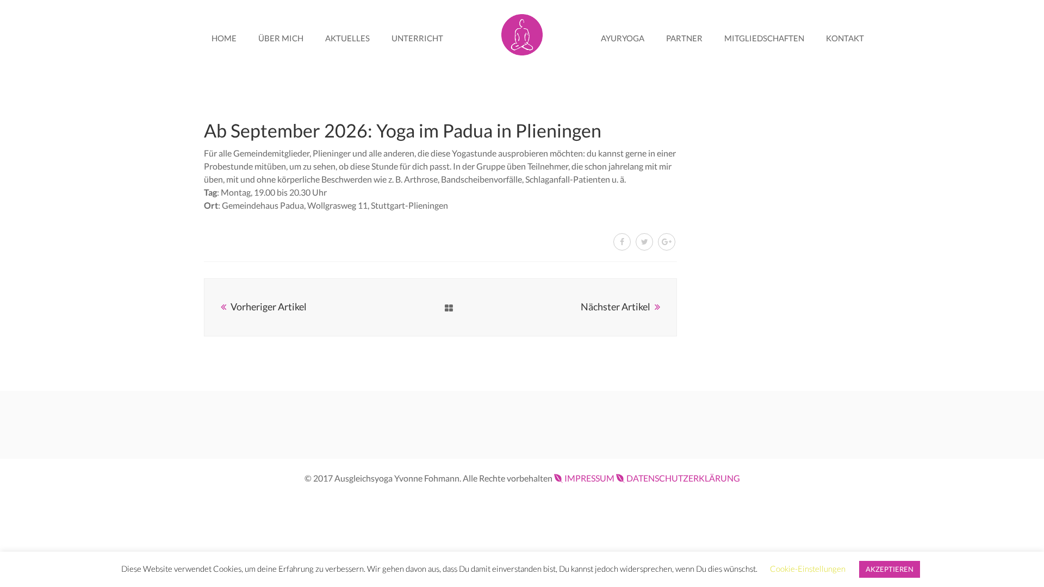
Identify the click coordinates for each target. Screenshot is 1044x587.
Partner (684, 38)
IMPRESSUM (589, 478)
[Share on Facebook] (622, 242)
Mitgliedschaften (764, 38)
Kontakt (845, 38)
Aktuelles (347, 38)
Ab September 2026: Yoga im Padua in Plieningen (402, 130)
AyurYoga (622, 38)
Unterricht (417, 38)
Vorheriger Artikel (269, 307)
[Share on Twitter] (644, 242)
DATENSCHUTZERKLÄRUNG (683, 478)
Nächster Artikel (615, 307)
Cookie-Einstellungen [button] (808, 568)
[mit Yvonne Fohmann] (522, 32)
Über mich (280, 38)
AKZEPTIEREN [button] (889, 569)
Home (224, 38)
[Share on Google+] (666, 242)
